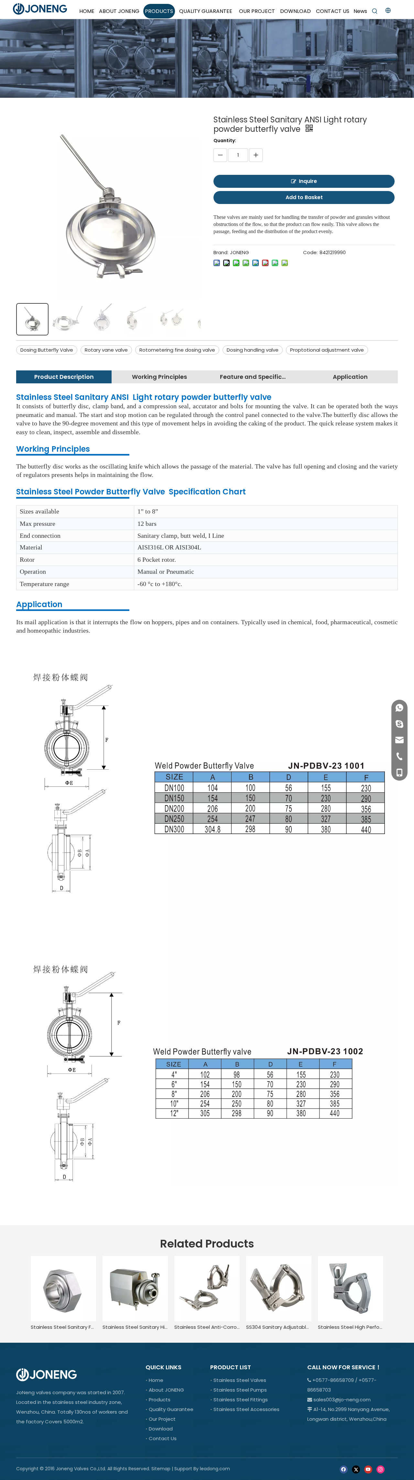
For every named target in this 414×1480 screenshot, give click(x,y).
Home (156, 1380)
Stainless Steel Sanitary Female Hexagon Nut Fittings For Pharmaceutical (63, 1327)
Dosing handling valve (252, 349)
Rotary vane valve (106, 349)
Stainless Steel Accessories (246, 1409)
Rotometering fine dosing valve (177, 349)
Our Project (162, 1419)
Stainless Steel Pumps (240, 1389)
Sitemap (160, 1468)
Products (159, 1399)
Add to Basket (304, 197)
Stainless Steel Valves (239, 1380)
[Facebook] (344, 1469)
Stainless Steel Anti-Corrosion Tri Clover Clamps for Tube (207, 1327)
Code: (310, 252)
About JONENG (166, 1389)
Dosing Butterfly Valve (46, 349)
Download (161, 1428)
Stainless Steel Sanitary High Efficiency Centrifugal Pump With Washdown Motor (135, 1327)
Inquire (308, 181)
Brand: (220, 252)
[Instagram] (380, 1469)
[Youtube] (368, 1469)
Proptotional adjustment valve (327, 349)
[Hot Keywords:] (375, 11)
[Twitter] (356, 1469)
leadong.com (215, 1468)
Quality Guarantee (171, 1409)
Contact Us (163, 1438)
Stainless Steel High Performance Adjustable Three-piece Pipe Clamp (350, 1327)
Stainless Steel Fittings (240, 1399)
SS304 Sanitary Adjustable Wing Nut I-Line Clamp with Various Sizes (278, 1327)
